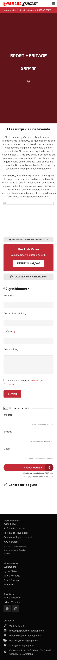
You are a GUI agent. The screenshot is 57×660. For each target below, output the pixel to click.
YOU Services (11, 541)
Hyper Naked (11, 571)
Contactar (9, 620)
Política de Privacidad (16, 532)
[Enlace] (20, 3)
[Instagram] (15, 608)
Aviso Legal (10, 523)
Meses (7, 448)
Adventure (9, 584)
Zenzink (22, 550)
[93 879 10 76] (6, 625)
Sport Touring (11, 580)
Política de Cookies (14, 528)
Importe (8, 414)
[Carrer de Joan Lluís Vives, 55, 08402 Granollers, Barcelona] (6, 652)
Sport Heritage (12, 575)
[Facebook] (7, 608)
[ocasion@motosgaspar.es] (6, 640)
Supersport (10, 566)
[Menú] (53, 3)
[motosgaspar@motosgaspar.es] (6, 630)
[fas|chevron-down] (28, 81)
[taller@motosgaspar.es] (6, 645)
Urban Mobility (12, 602)
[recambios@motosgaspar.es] (6, 635)
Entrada (8, 431)
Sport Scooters (12, 597)
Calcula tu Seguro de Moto (18, 537)
